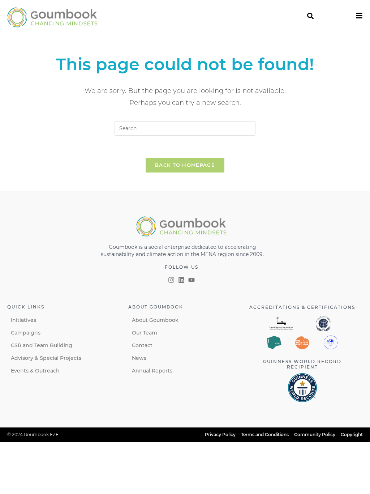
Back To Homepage (185, 165)
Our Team (144, 332)
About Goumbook (155, 320)
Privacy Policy (220, 434)
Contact (142, 345)
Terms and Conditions (265, 434)
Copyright (352, 434)
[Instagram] (171, 280)
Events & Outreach (35, 370)
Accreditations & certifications (302, 307)
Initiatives (23, 320)
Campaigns (25, 332)
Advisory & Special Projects (46, 358)
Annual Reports (152, 370)
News (139, 358)
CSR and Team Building (41, 345)
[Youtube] (191, 280)
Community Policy (314, 434)
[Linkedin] (181, 280)
